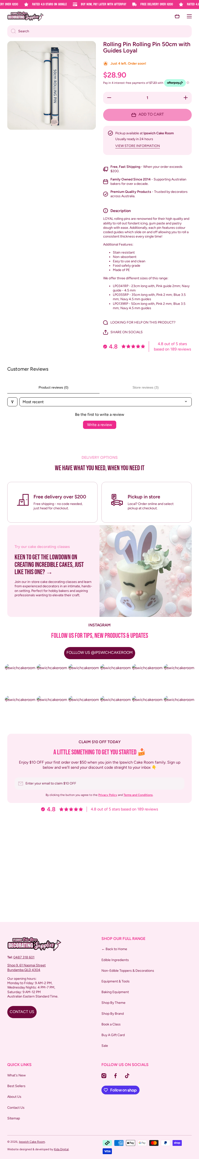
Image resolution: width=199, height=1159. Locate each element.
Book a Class (111, 1024)
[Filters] (12, 401)
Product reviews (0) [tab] (53, 387)
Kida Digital (61, 1149)
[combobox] (99, 31)
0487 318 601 (23, 957)
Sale (104, 1046)
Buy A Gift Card (113, 1035)
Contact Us (16, 1108)
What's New (16, 1075)
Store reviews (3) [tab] (146, 387)
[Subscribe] (178, 783)
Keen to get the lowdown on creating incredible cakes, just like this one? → (49, 565)
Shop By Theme (113, 1003)
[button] (177, 16)
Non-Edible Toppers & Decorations (127, 971)
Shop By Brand (112, 1014)
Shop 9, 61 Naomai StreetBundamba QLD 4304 (26, 967)
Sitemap (13, 1118)
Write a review (99, 424)
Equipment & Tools (115, 981)
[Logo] (25, 16)
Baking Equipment (115, 992)
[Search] (11, 31)
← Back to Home (114, 949)
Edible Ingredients (115, 960)
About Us (14, 1097)
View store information (137, 146)
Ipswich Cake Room (32, 1141)
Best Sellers (16, 1086)
